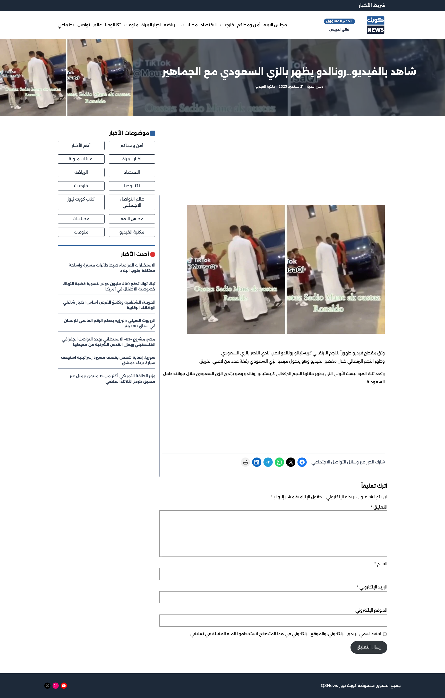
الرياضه (81, 172)
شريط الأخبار (372, 5)
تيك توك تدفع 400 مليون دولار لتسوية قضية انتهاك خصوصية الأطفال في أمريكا (109, 286)
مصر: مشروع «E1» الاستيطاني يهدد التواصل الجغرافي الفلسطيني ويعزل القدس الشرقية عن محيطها (108, 342)
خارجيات (81, 185)
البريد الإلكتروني (372, 587)
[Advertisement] (272, 162)
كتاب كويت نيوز (81, 199)
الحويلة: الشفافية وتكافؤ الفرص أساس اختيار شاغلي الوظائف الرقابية (109, 305)
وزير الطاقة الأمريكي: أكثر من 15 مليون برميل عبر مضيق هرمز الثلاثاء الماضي (112, 379)
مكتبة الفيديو (265, 86)
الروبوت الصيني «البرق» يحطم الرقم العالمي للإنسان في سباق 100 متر (109, 323)
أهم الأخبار (81, 145)
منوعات (81, 232)
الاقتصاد (132, 172)
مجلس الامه (132, 218)
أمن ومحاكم (132, 145)
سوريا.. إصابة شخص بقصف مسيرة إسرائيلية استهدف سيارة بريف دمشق (108, 360)
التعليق (379, 507)
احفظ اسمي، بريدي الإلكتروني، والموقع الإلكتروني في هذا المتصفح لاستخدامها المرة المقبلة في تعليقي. (285, 633)
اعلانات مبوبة (81, 158)
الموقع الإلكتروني (371, 610)
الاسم (380, 563)
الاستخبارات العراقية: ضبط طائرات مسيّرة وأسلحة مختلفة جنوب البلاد (112, 268)
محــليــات (81, 218)
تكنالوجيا (132, 185)
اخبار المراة (131, 158)
